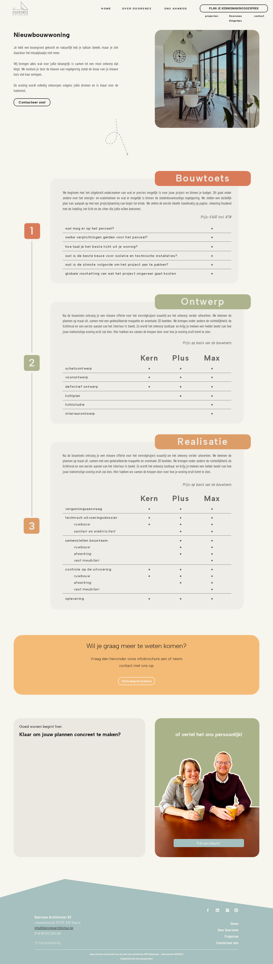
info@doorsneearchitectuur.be (54, 927)
